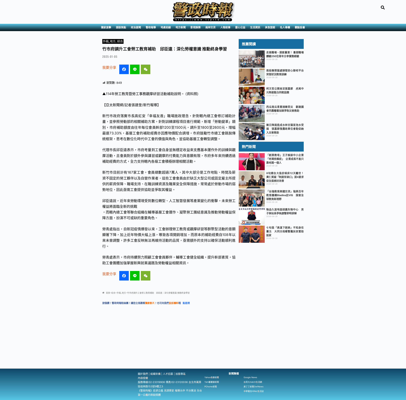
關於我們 (143, 373)
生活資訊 (255, 27)
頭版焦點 (121, 27)
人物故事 (225, 27)
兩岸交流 (210, 27)
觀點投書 (300, 27)
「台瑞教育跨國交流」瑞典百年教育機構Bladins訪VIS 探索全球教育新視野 (285, 195)
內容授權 (143, 378)
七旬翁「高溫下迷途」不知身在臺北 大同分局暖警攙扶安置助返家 (285, 231)
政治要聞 (136, 27)
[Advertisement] (203, 345)
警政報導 (151, 27)
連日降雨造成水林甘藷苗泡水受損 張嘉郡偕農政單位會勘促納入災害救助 (285, 128)
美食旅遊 (270, 27)
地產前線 (166, 27)
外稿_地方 (109, 41)
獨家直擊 (106, 27)
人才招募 (168, 373)
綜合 (120, 41)
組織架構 (155, 373)
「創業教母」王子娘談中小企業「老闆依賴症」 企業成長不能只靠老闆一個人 (285, 158)
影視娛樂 (195, 27)
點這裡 (186, 302)
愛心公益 (240, 27)
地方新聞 (181, 27)
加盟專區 (180, 373)
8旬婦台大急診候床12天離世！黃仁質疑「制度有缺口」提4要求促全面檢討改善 (285, 177)
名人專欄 (285, 27)
